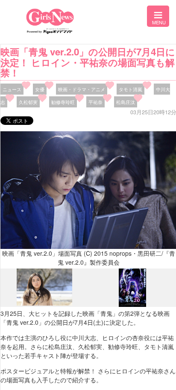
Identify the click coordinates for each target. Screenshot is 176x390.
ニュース (12, 89)
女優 (39, 89)
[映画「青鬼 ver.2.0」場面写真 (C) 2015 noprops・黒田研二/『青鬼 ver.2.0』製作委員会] (44, 303)
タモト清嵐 (130, 89)
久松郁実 (28, 101)
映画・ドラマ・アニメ (81, 89)
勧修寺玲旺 (63, 101)
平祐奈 (95, 101)
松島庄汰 (125, 101)
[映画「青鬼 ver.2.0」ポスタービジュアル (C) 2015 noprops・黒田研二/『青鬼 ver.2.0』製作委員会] (132, 304)
